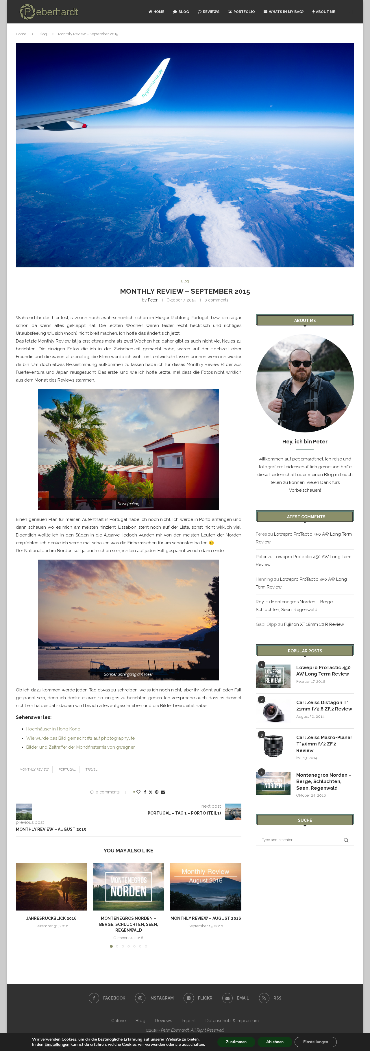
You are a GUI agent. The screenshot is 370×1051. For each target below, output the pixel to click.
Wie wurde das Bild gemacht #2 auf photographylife (80, 738)
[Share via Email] (163, 792)
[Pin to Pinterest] (156, 792)
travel (91, 769)
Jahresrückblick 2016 (51, 918)
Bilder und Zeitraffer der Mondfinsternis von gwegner (80, 747)
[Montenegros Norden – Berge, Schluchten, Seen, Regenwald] (128, 887)
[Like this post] (138, 792)
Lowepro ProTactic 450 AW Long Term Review (323, 671)
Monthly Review (34, 769)
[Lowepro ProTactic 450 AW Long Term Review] (273, 676)
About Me (325, 12)
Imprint (189, 1020)
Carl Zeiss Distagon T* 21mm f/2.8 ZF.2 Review (324, 706)
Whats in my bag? (286, 12)
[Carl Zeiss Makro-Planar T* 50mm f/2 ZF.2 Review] (273, 746)
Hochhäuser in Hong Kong (53, 729)
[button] (24, 905)
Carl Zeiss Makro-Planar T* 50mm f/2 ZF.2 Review (324, 744)
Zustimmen (236, 1042)
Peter (153, 300)
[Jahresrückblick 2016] (51, 887)
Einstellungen (57, 1044)
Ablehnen (275, 1042)
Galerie (118, 1020)
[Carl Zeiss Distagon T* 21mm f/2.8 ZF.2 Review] (273, 711)
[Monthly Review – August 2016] (205, 887)
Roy (260, 601)
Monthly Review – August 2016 (206, 918)
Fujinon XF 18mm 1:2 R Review (314, 624)
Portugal (67, 769)
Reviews (211, 12)
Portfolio (244, 12)
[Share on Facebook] (145, 792)
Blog (183, 12)
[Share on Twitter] (151, 792)
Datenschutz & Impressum (232, 1020)
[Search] (351, 11)
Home (158, 12)
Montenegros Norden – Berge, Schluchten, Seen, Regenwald (128, 924)
